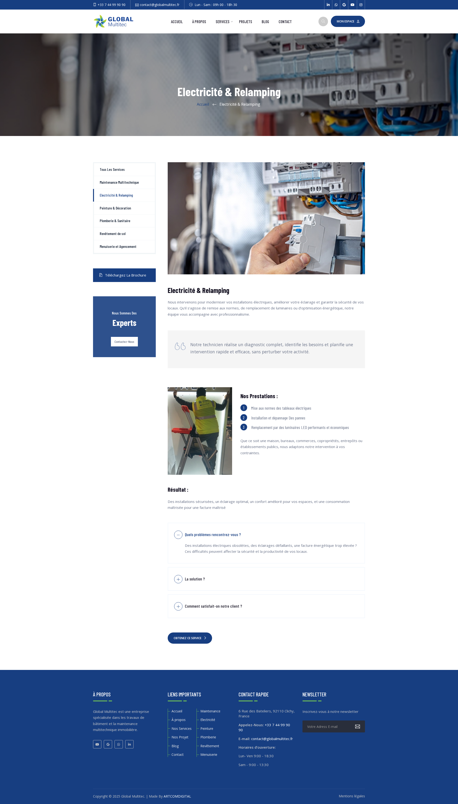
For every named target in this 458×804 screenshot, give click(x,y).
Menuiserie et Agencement (118, 246)
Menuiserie (208, 754)
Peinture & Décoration (115, 208)
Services (222, 21)
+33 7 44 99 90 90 (111, 4)
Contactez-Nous (124, 341)
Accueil (177, 21)
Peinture (206, 728)
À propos (199, 21)
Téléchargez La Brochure (125, 275)
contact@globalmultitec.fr (159, 4)
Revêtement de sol (112, 233)
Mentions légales (352, 796)
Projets (245, 21)
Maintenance (210, 711)
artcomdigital (177, 796)
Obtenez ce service (187, 638)
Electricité (207, 719)
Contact (285, 21)
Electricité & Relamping (116, 195)
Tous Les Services (112, 169)
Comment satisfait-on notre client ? (213, 606)
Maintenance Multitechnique (119, 182)
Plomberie (208, 737)
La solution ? (195, 578)
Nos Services (182, 728)
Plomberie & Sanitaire (115, 220)
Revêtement (209, 746)
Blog (265, 21)
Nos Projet (180, 737)
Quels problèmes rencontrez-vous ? (213, 534)
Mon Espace (345, 21)
